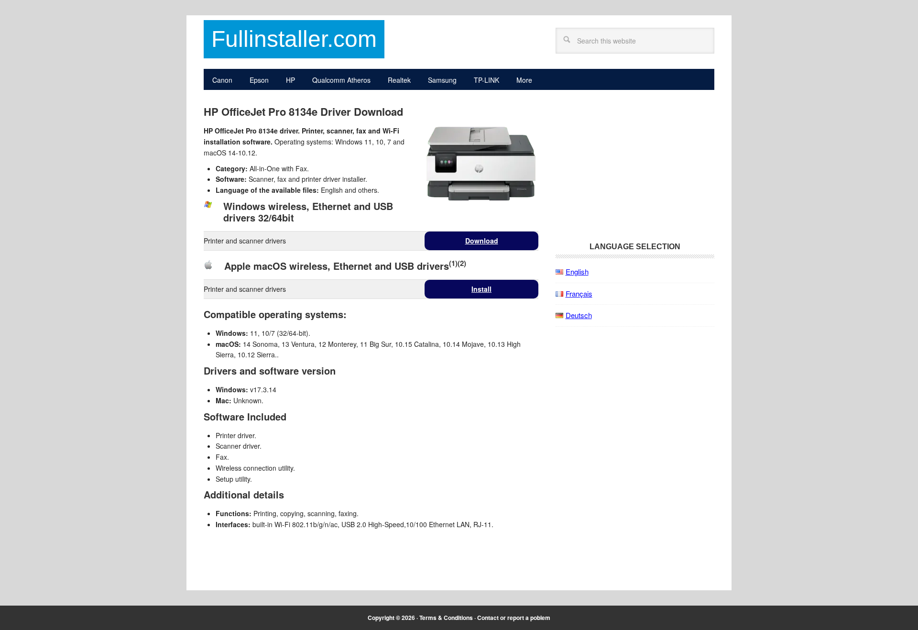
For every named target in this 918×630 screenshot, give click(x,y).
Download (481, 240)
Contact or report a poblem (513, 617)
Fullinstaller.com (294, 39)
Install (481, 289)
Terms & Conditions (446, 617)
